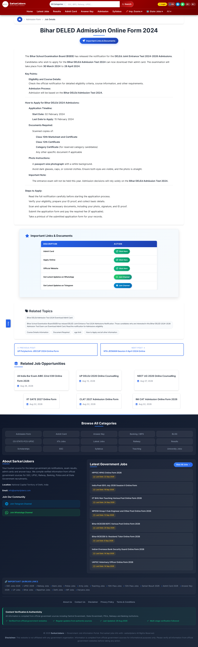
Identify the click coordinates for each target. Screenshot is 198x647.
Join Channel (124, 277)
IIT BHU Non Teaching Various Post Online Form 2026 (117, 498)
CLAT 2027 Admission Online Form (99, 399)
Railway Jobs (43, 586)
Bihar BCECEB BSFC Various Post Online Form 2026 (116, 524)
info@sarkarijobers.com (20, 490)
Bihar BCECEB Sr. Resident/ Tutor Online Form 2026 (116, 536)
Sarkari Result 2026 (150, 586)
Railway (136, 441)
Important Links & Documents (100, 41)
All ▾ (169, 11)
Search (128, 4)
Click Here (123, 251)
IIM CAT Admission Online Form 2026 (156, 399)
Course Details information (37, 332)
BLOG (174, 434)
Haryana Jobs (83, 590)
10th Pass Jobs (115, 586)
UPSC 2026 (29, 586)
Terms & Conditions (126, 602)
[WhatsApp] (182, 4)
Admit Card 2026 (170, 586)
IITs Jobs (61, 441)
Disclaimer (93, 602)
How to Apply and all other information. (101, 332)
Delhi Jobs (58, 590)
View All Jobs (182, 465)
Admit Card (71, 11)
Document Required (61, 332)
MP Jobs (70, 590)
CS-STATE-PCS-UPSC (23, 441)
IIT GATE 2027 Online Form (41, 399)
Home (30, 11)
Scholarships (23, 449)
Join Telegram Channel (21, 504)
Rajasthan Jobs (43, 590)
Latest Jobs (43, 11)
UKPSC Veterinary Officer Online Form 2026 (112, 562)
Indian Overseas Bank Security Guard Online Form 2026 (118, 549)
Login (163, 4)
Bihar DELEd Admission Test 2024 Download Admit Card (49, 318)
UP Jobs (16, 590)
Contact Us (80, 602)
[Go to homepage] (19, 19)
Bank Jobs (57, 586)
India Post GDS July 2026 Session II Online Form (114, 485)
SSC (61, 449)
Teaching (136, 449)
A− (193, 4)
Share (8, 323)
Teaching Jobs (98, 586)
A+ (188, 4)
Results (57, 11)
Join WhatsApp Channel (21, 512)
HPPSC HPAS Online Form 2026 (107, 472)
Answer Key (87, 11)
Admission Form (33, 19)
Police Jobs (70, 586)
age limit (77, 332)
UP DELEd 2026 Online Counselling (99, 375)
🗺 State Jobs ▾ (154, 11)
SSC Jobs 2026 (13, 586)
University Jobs (174, 449)
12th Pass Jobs (132, 586)
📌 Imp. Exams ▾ (134, 11)
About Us (67, 602)
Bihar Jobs (28, 590)
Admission (103, 11)
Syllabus (116, 11)
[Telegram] (178, 4)
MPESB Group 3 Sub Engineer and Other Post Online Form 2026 (121, 511)
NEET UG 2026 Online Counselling (156, 375)
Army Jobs (83, 586)
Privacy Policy (107, 602)
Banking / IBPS (137, 434)
